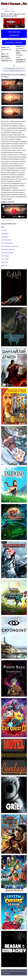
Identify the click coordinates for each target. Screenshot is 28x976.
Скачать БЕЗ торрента (14, 33)
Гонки (4, 230)
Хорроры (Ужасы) (9, 246)
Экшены (5, 237)
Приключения (8, 249)
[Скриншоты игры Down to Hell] (12, 85)
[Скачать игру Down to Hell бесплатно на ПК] (14, 23)
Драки (4, 265)
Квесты (4, 262)
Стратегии (6, 240)
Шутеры (5, 256)
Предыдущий (8, 220)
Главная (4, 9)
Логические (7, 243)
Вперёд (23, 220)
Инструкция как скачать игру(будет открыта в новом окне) (14, 69)
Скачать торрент (14, 42)
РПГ (12, 9)
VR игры (5, 259)
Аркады (5, 234)
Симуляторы (7, 253)
